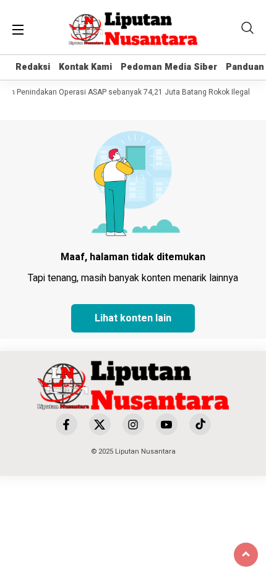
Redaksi (32, 67)
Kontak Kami (85, 67)
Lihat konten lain (133, 318)
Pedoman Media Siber (169, 67)
